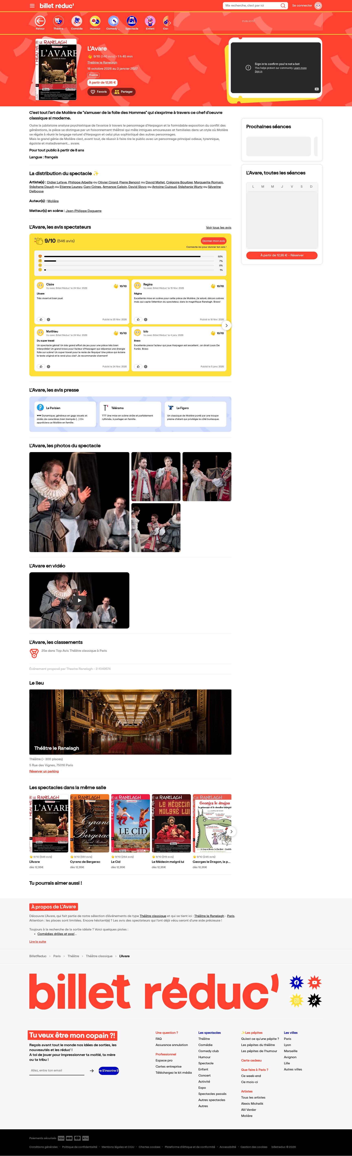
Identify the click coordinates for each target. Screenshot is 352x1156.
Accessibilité (228, 1147)
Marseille (290, 1051)
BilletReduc (37, 956)
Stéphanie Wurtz (190, 187)
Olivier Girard (108, 182)
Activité (204, 1082)
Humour (204, 1057)
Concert (204, 1076)
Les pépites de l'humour (259, 1051)
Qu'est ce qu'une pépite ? (260, 1039)
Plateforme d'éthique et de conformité (190, 1147)
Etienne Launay (71, 187)
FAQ (159, 1039)
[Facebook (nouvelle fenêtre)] (296, 982)
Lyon (287, 1045)
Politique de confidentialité (79, 1147)
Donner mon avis (213, 241)
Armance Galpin (115, 187)
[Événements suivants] (231, 832)
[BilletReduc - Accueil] (57, 5)
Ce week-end (251, 1076)
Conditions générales (43, 1147)
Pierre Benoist (129, 182)
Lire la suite (37, 942)
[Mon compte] (318, 5)
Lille (287, 1063)
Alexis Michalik (252, 1104)
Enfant (203, 1069)
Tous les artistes (253, 1098)
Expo (202, 1088)
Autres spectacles (211, 1100)
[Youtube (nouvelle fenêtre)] (314, 982)
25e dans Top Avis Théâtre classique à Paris (74, 651)
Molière (53, 201)
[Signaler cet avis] (48, 319)
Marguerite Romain (208, 182)
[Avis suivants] (226, 325)
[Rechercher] (283, 5)
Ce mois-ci (249, 1082)
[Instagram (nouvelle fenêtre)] (296, 1000)
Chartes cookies (149, 1147)
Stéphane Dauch (41, 187)
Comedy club (208, 1051)
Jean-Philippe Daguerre (83, 211)
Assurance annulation (172, 1045)
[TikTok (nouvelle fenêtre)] (314, 1000)
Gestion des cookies (254, 1147)
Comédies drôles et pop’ (56, 934)
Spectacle (205, 1063)
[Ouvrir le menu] (33, 5)
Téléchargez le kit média (174, 1073)
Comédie (205, 1045)
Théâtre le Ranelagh (102, 63)
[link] (78, 284)
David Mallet (155, 182)
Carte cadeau (251, 1060)
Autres (203, 1106)
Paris (230, 916)
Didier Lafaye (57, 182)
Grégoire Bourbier (179, 182)
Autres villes (293, 1069)
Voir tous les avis (218, 228)
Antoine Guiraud (164, 187)
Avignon (290, 1057)
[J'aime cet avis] (41, 319)
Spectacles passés (212, 1094)
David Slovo (137, 187)
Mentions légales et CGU (118, 1147)
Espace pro (164, 1060)
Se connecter (302, 6)
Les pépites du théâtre (258, 1045)
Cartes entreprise (169, 1067)
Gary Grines (92, 187)
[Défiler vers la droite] (170, 23)
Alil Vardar (248, 1110)
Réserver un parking (44, 771)
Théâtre (73, 956)
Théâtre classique (153, 916)
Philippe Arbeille (80, 182)
